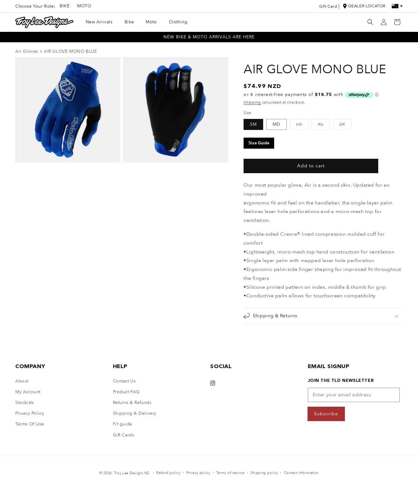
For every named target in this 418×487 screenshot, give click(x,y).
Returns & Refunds (132, 402)
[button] (370, 22)
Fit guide (122, 424)
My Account (27, 392)
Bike (64, 6)
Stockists (24, 402)
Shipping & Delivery (134, 413)
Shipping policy (264, 472)
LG (302, 125)
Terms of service (230, 472)
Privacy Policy (29, 413)
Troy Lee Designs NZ (131, 473)
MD (276, 124)
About (21, 381)
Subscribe (326, 414)
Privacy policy (198, 472)
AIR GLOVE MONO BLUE (70, 51)
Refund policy (168, 472)
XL (324, 125)
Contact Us (124, 381)
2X (345, 125)
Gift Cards (123, 435)
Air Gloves (26, 51)
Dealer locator (367, 6)
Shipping (252, 102)
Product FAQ (126, 392)
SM (253, 124)
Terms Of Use (29, 424)
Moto (84, 6)
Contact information (301, 472)
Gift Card (328, 6)
